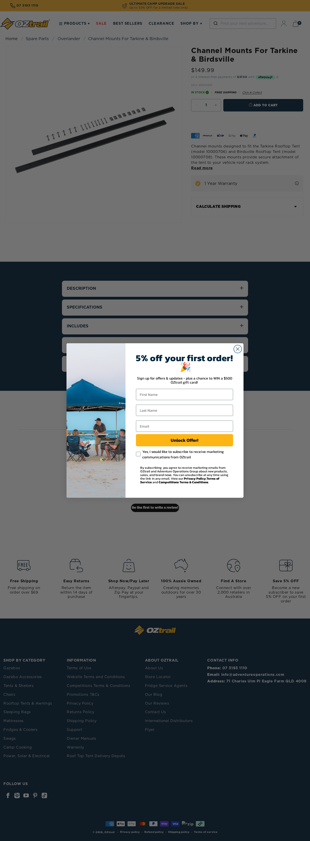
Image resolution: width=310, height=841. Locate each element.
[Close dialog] (238, 349)
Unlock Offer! (184, 440)
